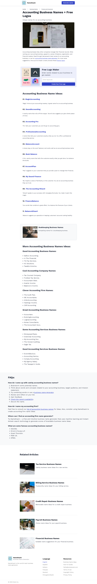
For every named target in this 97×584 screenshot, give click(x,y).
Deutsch (45, 572)
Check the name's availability (22, 399)
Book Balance (31, 154)
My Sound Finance (33, 176)
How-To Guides (68, 564)
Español (45, 564)
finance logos (61, 60)
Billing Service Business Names (50, 483)
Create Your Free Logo (58, 84)
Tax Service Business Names (48, 464)
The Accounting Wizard (35, 189)
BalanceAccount (32, 144)
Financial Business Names (47, 538)
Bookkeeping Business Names (51, 227)
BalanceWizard (31, 211)
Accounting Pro (32, 122)
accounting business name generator (46, 58)
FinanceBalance (32, 201)
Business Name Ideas (69, 562)
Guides (24, 9)
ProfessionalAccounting (36, 132)
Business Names (34, 9)
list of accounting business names (40, 409)
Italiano (45, 567)
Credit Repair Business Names (49, 501)
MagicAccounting (32, 99)
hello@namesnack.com (70, 567)
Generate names (68, 3)
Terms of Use (67, 569)
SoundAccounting (33, 109)
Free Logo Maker (50, 69)
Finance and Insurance (47, 9)
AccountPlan (30, 166)
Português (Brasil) (48, 575)
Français (45, 569)
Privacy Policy (67, 575)
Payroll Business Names (46, 520)
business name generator (44, 392)
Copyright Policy (68, 572)
